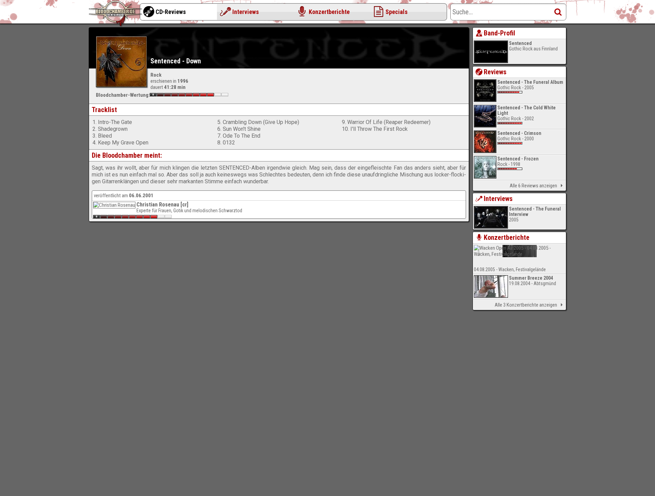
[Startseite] (116, 13)
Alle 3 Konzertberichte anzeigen (526, 305)
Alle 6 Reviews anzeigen (533, 186)
